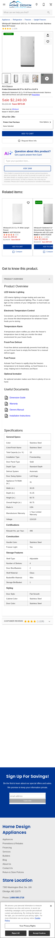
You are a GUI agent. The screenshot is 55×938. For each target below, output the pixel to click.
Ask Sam (27, 168)
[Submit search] (48, 12)
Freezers (28, 20)
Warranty (14, 404)
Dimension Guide (17, 398)
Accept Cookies (39, 933)
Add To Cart (27, 134)
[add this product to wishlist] (48, 42)
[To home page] (20, 4)
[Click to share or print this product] (48, 35)
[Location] (37, 4)
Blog (5, 860)
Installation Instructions (20, 416)
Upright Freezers (40, 20)
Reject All (16, 933)
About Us (7, 864)
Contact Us (8, 868)
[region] (27, 920)
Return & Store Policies (13, 872)
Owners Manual (17, 410)
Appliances (6, 20)
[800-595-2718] (44, 4)
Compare (19, 252)
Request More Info (29, 141)
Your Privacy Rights (27, 926)
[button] (4, 4)
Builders (6, 856)
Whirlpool (15, 109)
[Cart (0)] (51, 4)
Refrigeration (17, 20)
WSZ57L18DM (14, 112)
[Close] (51, 906)
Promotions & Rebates (13, 843)
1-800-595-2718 (17, 897)
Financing (7, 848)
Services (6, 852)
